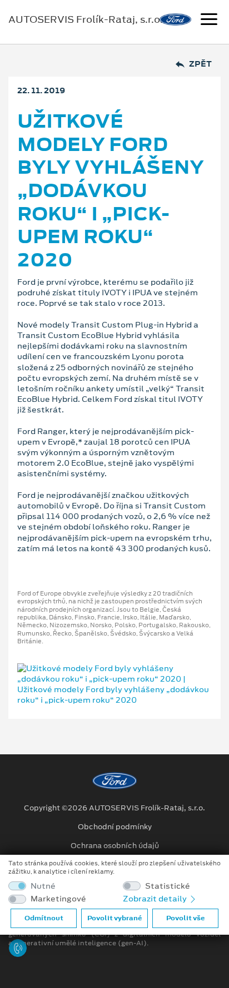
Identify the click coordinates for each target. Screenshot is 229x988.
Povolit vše (185, 918)
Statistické (167, 886)
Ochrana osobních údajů (115, 846)
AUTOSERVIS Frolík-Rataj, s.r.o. (85, 19)
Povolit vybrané (114, 918)
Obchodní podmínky (115, 827)
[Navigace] (209, 21)
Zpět (200, 64)
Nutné (43, 886)
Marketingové (58, 899)
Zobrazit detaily (155, 898)
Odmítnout (43, 918)
